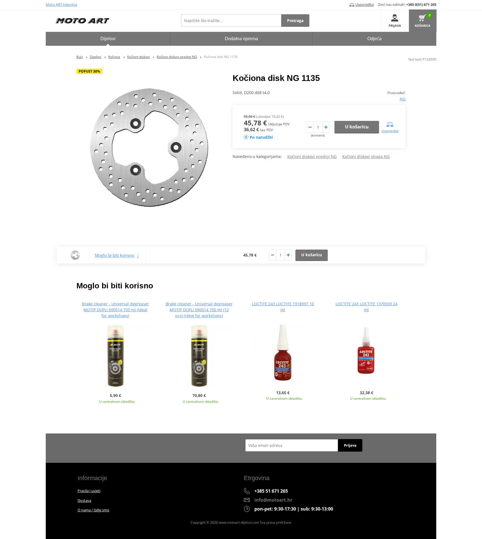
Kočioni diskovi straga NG (366, 156)
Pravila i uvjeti (89, 490)
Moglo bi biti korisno (114, 255)
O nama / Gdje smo (93, 509)
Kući (79, 56)
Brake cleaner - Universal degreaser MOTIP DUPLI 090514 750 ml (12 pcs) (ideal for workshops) (199, 309)
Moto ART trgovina (61, 4)
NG (403, 99)
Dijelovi (95, 56)
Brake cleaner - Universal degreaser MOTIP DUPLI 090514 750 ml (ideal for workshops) (115, 309)
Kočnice (114, 56)
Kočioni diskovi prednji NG (177, 56)
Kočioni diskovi (138, 56)
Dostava (84, 500)
